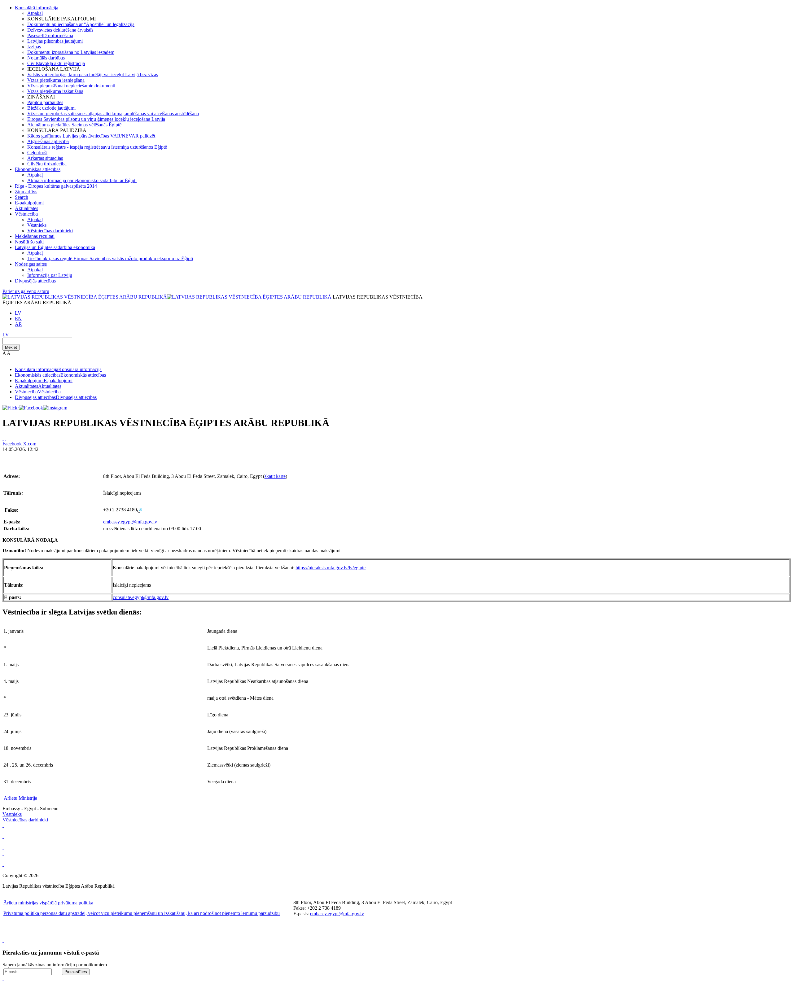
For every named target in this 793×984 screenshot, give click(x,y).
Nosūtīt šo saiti (29, 241)
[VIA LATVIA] (3, 864)
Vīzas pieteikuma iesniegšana (56, 80)
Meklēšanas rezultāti (35, 236)
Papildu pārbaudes (45, 102)
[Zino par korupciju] (3, 830)
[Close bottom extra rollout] (3, 978)
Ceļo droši (37, 152)
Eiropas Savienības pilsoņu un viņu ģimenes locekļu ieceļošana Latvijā (96, 119)
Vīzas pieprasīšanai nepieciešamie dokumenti (71, 85)
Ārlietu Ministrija (20, 798)
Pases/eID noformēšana (50, 35)
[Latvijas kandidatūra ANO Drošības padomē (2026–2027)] (3, 858)
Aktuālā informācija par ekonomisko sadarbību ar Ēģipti (82, 180)
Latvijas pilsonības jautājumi (55, 41)
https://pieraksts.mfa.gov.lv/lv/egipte (331, 567)
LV (18, 313)
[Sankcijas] (3, 847)
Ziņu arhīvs (26, 191)
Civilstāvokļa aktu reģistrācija (56, 63)
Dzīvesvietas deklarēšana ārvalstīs (60, 30)
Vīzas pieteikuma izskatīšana (55, 91)
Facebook (12, 443)
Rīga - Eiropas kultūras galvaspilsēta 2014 (56, 186)
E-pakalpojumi (29, 202)
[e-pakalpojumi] (3, 842)
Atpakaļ (35, 13)
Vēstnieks (36, 225)
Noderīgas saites (31, 264)
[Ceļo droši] (3, 825)
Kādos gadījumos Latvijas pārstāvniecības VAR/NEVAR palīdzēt (91, 135)
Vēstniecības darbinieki (50, 230)
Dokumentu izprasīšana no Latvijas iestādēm (70, 52)
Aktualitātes (26, 208)
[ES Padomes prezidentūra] (3, 836)
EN (18, 318)
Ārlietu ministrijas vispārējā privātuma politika (48, 902)
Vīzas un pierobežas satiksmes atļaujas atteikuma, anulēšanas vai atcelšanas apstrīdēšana (113, 113)
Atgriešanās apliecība (48, 141)
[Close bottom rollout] (3, 940)
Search (21, 197)
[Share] (5, 438)
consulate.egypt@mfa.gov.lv (141, 597)
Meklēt (11, 347)
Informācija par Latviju (49, 275)
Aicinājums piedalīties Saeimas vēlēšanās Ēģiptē (74, 124)
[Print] (3, 438)
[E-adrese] (3, 853)
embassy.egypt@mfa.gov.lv (130, 521)
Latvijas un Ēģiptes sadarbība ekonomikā (55, 247)
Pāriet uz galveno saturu (25, 291)
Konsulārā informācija (36, 7)
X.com (29, 443)
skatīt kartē (275, 476)
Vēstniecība (26, 213)
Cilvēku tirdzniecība (47, 163)
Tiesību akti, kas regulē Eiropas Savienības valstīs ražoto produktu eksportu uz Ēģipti (110, 258)
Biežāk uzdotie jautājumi (51, 108)
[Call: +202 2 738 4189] (139, 510)
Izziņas (34, 46)
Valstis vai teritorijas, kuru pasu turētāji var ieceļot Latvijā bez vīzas (92, 74)
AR (18, 324)
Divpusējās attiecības (35, 280)
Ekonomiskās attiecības (37, 169)
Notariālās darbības (46, 57)
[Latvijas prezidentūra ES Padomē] (3, 869)
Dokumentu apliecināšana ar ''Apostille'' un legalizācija (80, 24)
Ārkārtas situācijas (45, 158)
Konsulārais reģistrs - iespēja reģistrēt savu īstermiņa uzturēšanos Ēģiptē (97, 147)
